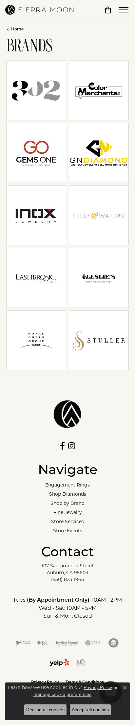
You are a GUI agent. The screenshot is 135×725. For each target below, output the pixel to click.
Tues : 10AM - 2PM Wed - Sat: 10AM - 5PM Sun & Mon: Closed (67, 608)
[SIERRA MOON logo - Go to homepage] (39, 10)
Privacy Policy (98, 687)
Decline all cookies (45, 709)
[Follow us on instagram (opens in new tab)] (71, 446)
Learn (36, 95)
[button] (108, 9)
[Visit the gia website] (93, 643)
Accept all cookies (90, 709)
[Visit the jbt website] (43, 643)
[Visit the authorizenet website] (113, 643)
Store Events (67, 531)
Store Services (67, 521)
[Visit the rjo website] (81, 662)
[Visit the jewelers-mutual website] (67, 643)
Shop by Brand (67, 503)
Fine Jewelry (67, 512)
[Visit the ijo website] (22, 643)
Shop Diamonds (67, 494)
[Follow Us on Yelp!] (59, 662)
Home (17, 29)
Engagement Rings (67, 485)
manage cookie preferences (62, 694)
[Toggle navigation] (123, 10)
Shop (85, 95)
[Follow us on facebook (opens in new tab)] (62, 446)
